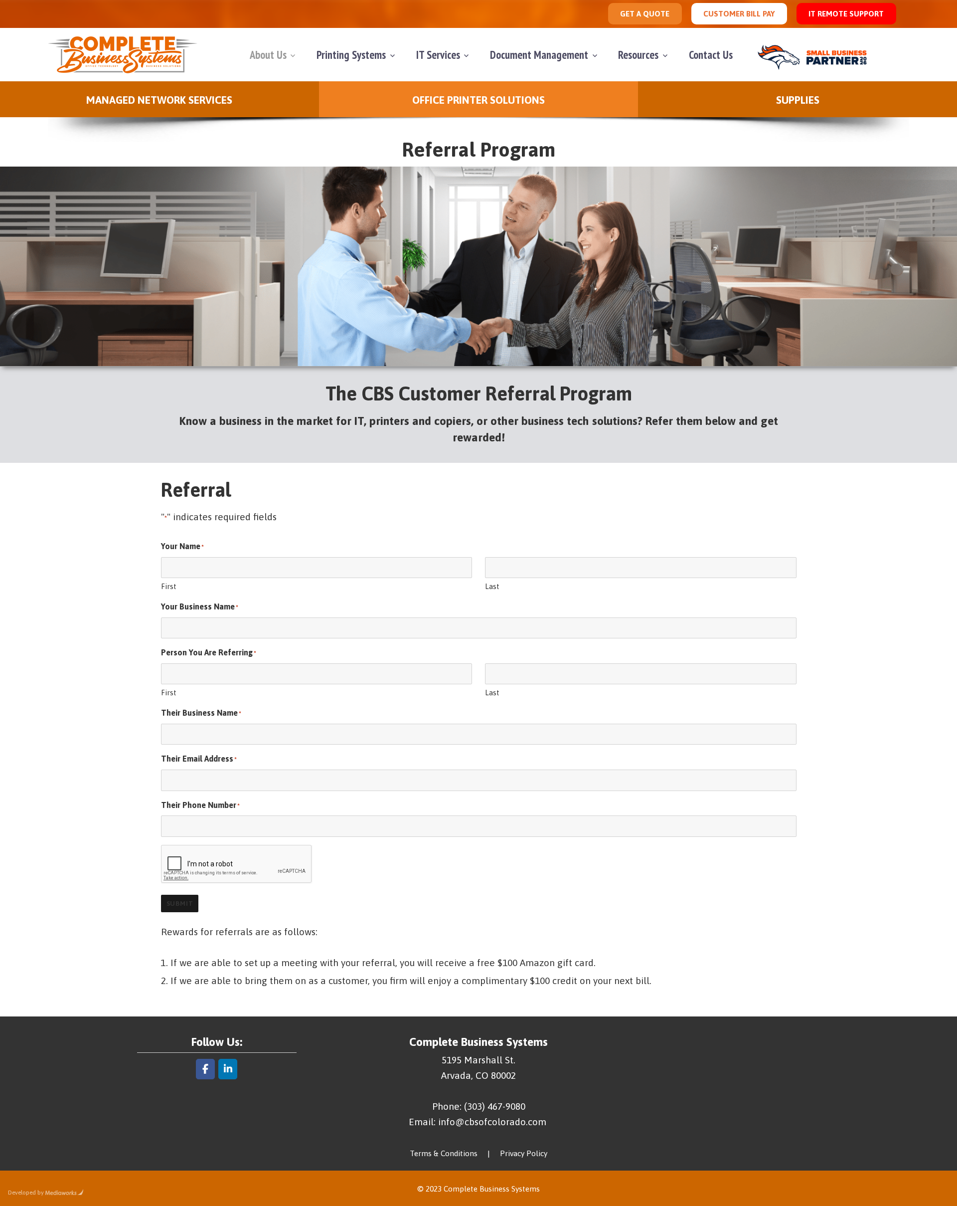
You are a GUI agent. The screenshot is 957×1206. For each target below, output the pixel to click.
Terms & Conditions (444, 1153)
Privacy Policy (523, 1153)
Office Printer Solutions (478, 100)
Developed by (26, 1192)
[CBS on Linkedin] (227, 1069)
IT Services (438, 54)
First (168, 586)
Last (492, 586)
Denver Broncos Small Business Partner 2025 (816, 54)
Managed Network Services (159, 100)
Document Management (539, 54)
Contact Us (711, 54)
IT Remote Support (846, 13)
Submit (179, 903)
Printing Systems (351, 54)
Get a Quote (644, 13)
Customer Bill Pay (739, 13)
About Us (268, 54)
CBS (122, 54)
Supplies (797, 100)
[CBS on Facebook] (205, 1069)
